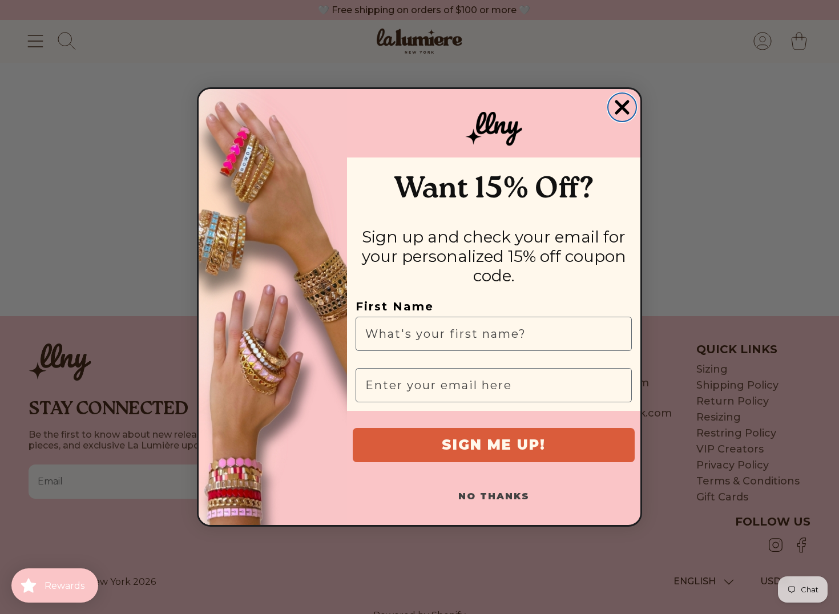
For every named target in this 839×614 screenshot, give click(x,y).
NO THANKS (494, 496)
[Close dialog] (622, 107)
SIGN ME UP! (494, 445)
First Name (395, 306)
